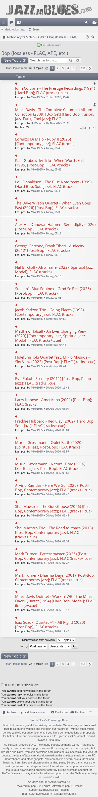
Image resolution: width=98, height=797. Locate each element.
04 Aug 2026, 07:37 (57, 562)
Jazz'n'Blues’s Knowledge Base (49, 720)
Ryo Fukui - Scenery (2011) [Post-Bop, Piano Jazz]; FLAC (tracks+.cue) (53, 381)
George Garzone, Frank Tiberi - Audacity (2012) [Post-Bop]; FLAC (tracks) (49, 248)
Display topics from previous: (39, 639)
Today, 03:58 (53, 297)
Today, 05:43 (53, 190)
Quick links (5, 23)
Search (36, 29)
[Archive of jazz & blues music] (49, 9)
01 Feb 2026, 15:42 (57, 97)
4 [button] (68, 68)
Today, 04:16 (53, 276)
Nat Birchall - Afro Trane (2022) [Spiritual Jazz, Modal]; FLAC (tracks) (54, 269)
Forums (12, 23)
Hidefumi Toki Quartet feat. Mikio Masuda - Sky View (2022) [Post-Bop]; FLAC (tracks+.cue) (55, 359)
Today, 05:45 (53, 169)
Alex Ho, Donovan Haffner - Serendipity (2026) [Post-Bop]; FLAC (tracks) (55, 226)
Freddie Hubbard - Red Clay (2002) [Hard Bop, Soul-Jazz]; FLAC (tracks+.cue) (54, 423)
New (12, 60)
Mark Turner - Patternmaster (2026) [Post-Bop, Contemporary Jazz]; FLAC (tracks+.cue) (53, 556)
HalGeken (37, 123)
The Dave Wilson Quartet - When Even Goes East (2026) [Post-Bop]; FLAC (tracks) (53, 205)
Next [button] (89, 68)
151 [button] (83, 68)
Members (20, 23)
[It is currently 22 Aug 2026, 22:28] (87, 37)
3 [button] (63, 68)
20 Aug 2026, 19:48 (57, 387)
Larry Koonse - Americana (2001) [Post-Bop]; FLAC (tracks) (53, 402)
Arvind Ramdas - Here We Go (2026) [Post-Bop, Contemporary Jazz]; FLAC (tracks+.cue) (53, 487)
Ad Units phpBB (37, 781)
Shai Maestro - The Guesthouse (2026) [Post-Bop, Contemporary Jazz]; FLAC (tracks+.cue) (53, 508)
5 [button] (73, 68)
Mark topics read (15, 29)
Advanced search (77, 60)
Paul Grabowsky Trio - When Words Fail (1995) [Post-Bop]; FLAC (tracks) (49, 162)
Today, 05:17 (53, 233)
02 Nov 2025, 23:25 (58, 123)
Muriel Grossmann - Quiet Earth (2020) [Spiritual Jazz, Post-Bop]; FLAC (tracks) (48, 444)
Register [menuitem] (95, 23)
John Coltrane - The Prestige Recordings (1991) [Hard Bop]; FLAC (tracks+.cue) (55, 90)
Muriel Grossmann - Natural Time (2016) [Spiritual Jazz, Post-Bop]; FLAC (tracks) (50, 466)
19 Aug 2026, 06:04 (57, 408)
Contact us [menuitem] (61, 712)
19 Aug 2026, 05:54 (57, 472)
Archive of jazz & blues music (26, 712)
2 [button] (57, 68)
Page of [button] (46, 68)
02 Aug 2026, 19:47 (57, 609)
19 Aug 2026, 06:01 (57, 430)
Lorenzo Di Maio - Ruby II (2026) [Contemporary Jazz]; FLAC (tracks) (44, 141)
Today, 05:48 (53, 148)
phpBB (35, 785)
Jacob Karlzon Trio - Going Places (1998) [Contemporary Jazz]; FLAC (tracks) (49, 312)
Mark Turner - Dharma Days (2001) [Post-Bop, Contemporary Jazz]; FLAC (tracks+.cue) (55, 577)
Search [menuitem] (93, 38)
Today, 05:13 (53, 254)
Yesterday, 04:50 (56, 318)
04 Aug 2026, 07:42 (57, 515)
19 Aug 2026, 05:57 (57, 451)
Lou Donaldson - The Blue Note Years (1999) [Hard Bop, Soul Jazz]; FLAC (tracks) (53, 184)
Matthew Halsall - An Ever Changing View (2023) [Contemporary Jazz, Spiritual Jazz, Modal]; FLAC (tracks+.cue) (50, 336)
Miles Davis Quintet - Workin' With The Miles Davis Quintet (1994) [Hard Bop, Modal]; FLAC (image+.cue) (55, 601)
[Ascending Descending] (59, 646)
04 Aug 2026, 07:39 (57, 541)
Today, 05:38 (53, 212)
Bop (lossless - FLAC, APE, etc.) (34, 53)
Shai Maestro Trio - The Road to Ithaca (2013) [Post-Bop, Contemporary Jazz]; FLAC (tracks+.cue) (54, 532)
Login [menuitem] (87, 23)
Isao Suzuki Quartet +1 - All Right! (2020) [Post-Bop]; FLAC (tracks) (50, 624)
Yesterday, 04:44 (56, 366)
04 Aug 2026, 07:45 (57, 494)
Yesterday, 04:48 (56, 344)
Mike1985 (37, 97)
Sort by (24, 646)
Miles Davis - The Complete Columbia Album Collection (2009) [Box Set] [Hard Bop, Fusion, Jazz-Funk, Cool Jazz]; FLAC (54, 114)
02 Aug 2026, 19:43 (57, 631)
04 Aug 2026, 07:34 (57, 584)
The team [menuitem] (80, 712)
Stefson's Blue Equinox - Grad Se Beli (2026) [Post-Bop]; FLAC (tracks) (53, 291)
